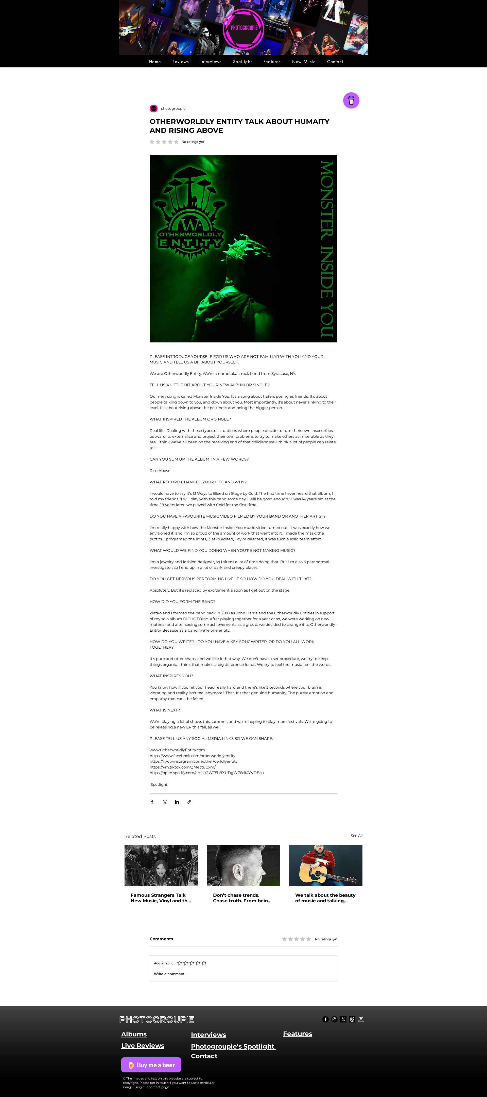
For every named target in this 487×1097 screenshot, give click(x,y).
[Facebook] (325, 1019)
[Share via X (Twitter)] (164, 801)
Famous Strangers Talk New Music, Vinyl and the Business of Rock (160, 898)
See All (357, 835)
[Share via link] (189, 801)
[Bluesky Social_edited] (361, 1019)
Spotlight (159, 784)
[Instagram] (334, 1019)
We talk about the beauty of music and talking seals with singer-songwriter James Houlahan (325, 898)
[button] (181, 62)
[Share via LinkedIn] (177, 801)
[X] (343, 1019)
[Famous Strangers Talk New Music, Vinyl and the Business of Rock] (161, 865)
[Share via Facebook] (152, 801)
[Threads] (352, 1019)
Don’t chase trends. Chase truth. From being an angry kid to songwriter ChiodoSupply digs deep (243, 898)
